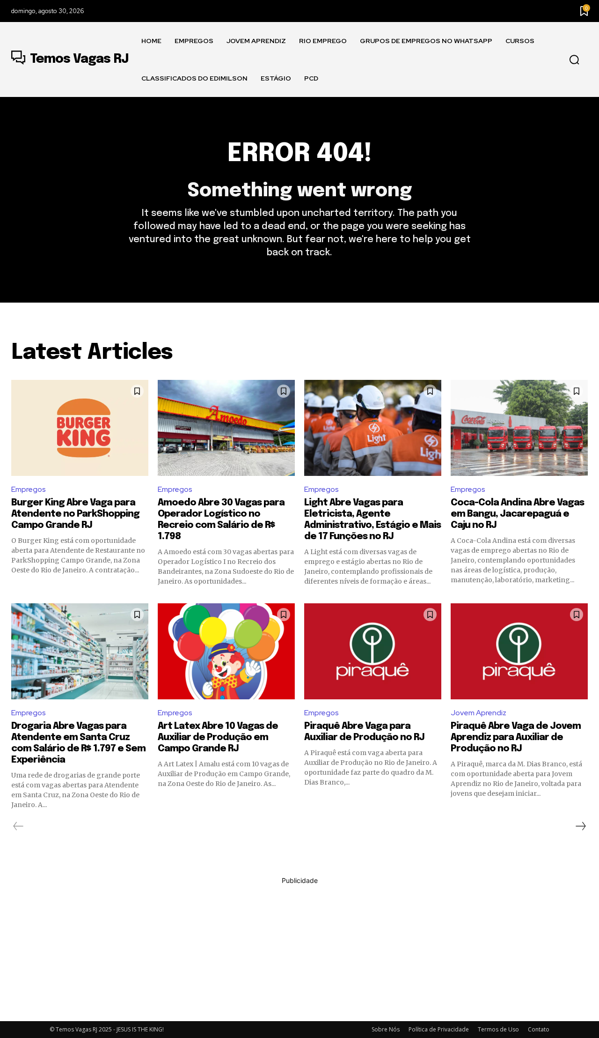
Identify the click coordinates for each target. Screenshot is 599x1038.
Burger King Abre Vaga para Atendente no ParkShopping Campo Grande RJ (75, 514)
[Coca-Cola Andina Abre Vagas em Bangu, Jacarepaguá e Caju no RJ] (519, 428)
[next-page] (580, 826)
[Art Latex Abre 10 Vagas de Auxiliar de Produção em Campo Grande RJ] (226, 651)
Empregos (28, 489)
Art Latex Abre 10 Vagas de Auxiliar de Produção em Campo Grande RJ (218, 737)
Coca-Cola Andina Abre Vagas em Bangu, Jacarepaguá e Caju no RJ (517, 514)
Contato (538, 1029)
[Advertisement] (299, 950)
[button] (574, 60)
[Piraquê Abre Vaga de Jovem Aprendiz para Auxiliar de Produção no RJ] (519, 651)
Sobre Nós (386, 1029)
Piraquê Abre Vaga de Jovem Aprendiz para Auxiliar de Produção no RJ (516, 737)
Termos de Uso (498, 1029)
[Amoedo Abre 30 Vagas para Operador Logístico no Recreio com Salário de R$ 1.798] (226, 428)
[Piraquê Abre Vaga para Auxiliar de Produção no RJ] (372, 651)
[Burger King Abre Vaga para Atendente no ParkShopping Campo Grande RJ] (79, 428)
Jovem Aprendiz (478, 713)
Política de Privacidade (439, 1029)
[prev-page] (18, 826)
